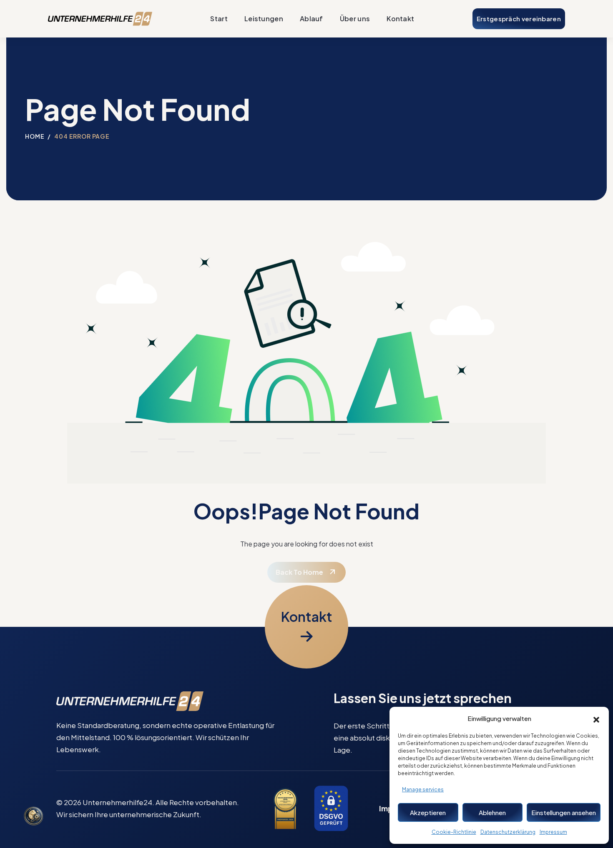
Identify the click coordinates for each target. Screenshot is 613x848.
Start (219, 18)
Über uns (355, 18)
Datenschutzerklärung (507, 832)
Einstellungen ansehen (563, 812)
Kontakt (400, 18)
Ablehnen (492, 812)
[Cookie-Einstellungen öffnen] (33, 817)
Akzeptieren (428, 812)
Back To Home (299, 572)
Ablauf (311, 18)
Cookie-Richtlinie (454, 832)
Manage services (423, 789)
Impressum (553, 832)
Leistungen (263, 18)
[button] (596, 718)
